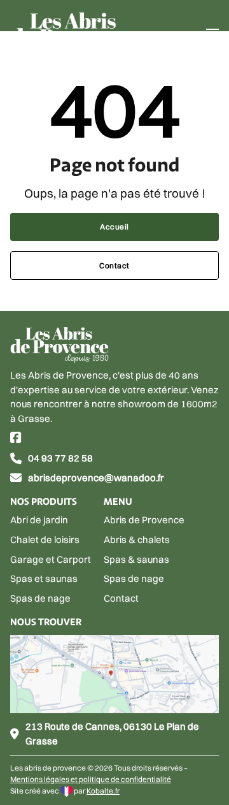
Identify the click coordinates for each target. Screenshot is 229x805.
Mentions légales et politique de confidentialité (90, 779)
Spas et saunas (44, 578)
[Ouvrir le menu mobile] (212, 34)
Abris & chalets (137, 539)
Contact (114, 265)
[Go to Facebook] (16, 439)
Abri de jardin (39, 520)
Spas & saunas (136, 559)
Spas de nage (40, 598)
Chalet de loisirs (45, 539)
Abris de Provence (144, 520)
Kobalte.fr (103, 790)
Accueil (114, 226)
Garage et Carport (50, 559)
